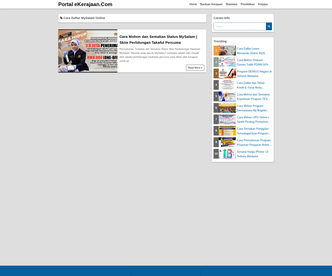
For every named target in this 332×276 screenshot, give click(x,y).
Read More (194, 67)
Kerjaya (263, 4)
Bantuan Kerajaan (211, 4)
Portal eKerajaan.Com (85, 4)
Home (193, 4)
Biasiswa (231, 4)
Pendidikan (248, 4)
